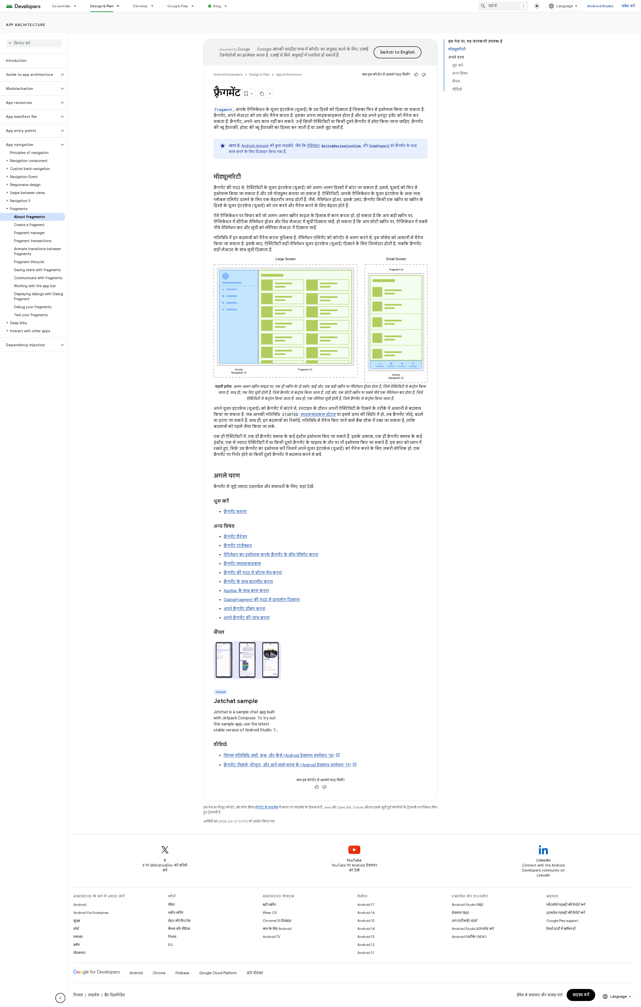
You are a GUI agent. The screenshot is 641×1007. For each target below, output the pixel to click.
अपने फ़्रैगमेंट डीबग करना (244, 608)
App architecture (25, 25)
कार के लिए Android (277, 928)
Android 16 (366, 912)
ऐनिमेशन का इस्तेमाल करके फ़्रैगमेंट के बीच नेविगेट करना (271, 554)
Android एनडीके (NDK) (469, 936)
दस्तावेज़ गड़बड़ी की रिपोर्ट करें (565, 912)
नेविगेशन (313, 145)
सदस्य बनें (581, 994)
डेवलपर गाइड (460, 912)
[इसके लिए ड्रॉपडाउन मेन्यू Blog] (228, 6)
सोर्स (76, 928)
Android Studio (600, 6)
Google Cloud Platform (218, 973)
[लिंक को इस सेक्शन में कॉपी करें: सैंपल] (229, 633)
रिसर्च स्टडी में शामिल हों (560, 928)
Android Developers (228, 74)
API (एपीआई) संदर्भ (464, 920)
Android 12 (366, 944)
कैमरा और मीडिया (179, 928)
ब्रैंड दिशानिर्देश (114, 995)
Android (79, 904)
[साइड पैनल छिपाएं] (60, 998)
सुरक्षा (76, 920)
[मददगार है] (416, 74)
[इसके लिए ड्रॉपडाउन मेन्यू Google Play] (195, 6)
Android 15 (366, 920)
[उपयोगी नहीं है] (423, 74)
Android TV (271, 936)
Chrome (159, 973)
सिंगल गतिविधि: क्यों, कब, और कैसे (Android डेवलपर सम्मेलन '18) (279, 755)
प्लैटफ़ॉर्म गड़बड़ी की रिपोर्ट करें (565, 904)
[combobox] (503, 6)
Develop (140, 6)
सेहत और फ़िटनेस (179, 920)
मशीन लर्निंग (175, 912)
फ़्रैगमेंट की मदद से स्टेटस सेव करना (253, 572)
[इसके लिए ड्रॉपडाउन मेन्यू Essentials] (77, 6)
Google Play (177, 6)
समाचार (78, 936)
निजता (172, 936)
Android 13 (365, 936)
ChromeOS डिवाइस (277, 920)
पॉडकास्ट (79, 952)
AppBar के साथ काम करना (246, 590)
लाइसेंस (93, 995)
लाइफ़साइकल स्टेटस (318, 414)
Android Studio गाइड (467, 904)
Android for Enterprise (90, 912)
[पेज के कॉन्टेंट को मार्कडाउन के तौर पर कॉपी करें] (262, 93)
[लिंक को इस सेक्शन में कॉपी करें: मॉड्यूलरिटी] (246, 177)
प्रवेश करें (628, 6)
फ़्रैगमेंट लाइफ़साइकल (242, 563)
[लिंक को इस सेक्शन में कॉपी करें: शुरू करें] (234, 501)
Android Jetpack (255, 145)
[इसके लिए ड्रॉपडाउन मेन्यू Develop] (154, 6)
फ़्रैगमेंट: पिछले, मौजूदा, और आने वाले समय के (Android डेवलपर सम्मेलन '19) (287, 765)
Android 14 (366, 928)
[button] (29, 75)
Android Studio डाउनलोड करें (473, 928)
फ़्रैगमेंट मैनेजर (235, 536)
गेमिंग (171, 904)
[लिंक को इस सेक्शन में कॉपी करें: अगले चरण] (245, 476)
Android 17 (366, 904)
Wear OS (270, 912)
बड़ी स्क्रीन (269, 904)
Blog (217, 6)
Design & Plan (101, 6)
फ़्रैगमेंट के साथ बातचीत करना (248, 581)
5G (170, 944)
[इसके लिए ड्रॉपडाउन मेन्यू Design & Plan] (120, 6)
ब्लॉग (76, 944)
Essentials (61, 6)
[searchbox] (33, 43)
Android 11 (365, 952)
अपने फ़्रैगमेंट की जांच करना (247, 617)
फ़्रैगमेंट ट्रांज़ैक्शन (238, 545)
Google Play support (562, 920)
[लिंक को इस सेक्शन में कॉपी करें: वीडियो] (232, 745)
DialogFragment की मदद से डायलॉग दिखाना (262, 599)
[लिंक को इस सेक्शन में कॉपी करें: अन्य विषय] (239, 527)
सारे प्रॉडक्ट (255, 973)
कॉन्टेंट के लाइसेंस (266, 807)
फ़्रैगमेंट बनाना (235, 511)
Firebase (182, 973)
